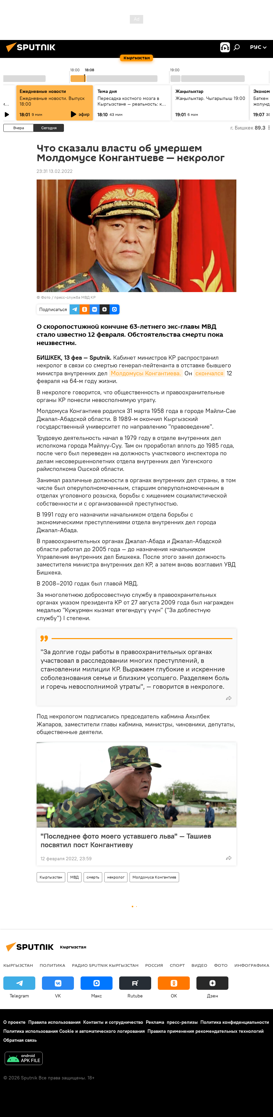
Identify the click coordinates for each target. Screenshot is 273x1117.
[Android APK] (23, 1059)
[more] (228, 698)
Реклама (155, 1022)
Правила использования (54, 1022)
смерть (93, 877)
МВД (74, 877)
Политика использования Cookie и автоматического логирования (74, 1031)
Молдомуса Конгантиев (154, 877)
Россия (154, 965)
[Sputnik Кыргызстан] (32, 53)
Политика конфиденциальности (234, 1022)
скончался (209, 373)
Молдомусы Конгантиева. (146, 373)
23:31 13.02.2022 (55, 171)
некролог (116, 877)
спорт (177, 965)
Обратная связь (20, 1040)
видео (199, 965)
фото (221, 965)
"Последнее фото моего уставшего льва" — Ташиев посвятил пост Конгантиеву (126, 840)
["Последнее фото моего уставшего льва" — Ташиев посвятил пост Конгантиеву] (136, 785)
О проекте (14, 1022)
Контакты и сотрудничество (113, 1022)
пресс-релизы (182, 1022)
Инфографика (251, 965)
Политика (52, 965)
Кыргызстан (51, 877)
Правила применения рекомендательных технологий (205, 1031)
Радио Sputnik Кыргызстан (105, 965)
